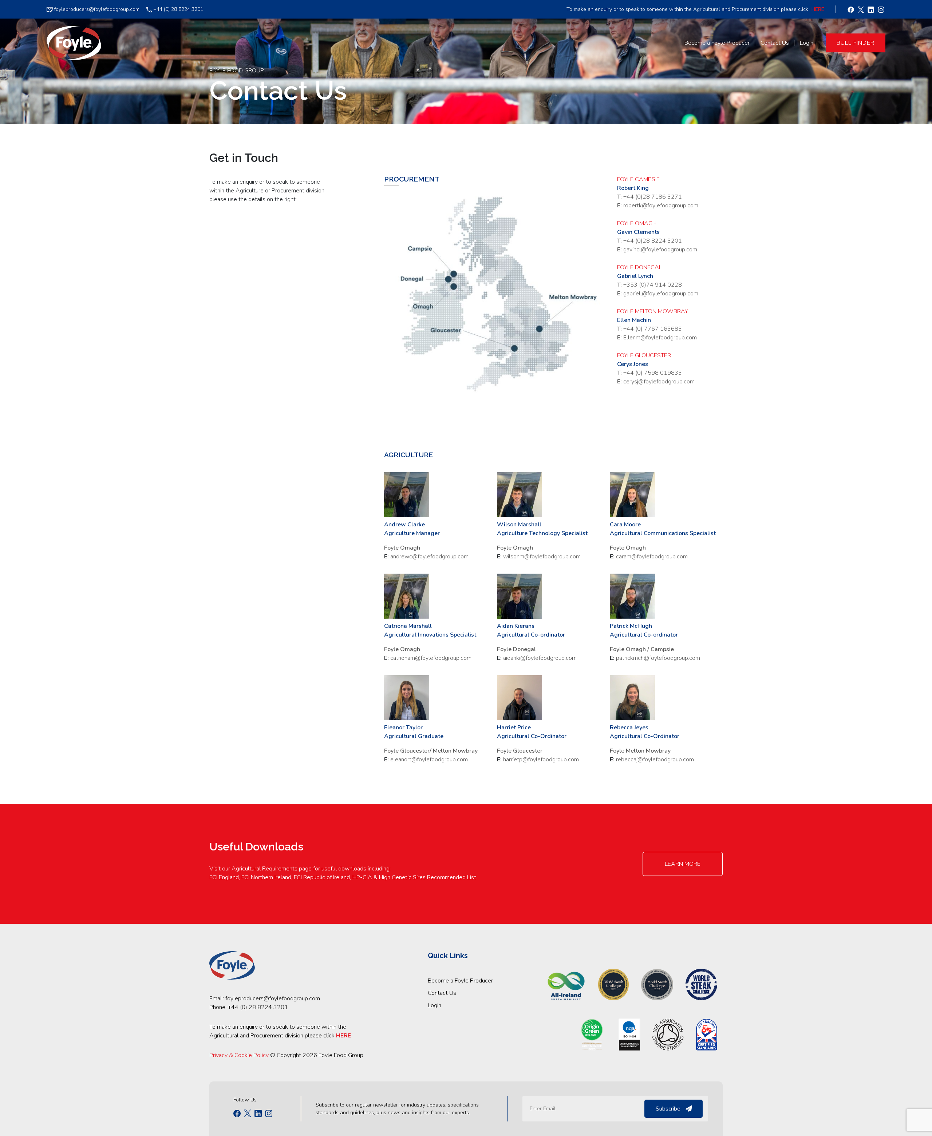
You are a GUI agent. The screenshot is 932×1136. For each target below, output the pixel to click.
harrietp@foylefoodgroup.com (541, 760)
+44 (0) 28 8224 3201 (177, 9)
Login (434, 1005)
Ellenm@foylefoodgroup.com (660, 338)
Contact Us (442, 993)
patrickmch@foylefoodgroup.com (658, 658)
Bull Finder (855, 43)
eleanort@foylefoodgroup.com (429, 760)
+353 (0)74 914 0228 (652, 285)
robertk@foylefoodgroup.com (660, 206)
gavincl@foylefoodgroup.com (660, 250)
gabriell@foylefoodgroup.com (660, 294)
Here (817, 9)
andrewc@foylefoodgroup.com (429, 557)
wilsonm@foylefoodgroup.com (542, 557)
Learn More (682, 864)
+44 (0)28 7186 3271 (652, 197)
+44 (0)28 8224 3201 (652, 241)
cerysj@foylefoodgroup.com (659, 382)
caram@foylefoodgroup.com (652, 557)
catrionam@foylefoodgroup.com (430, 658)
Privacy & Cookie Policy (239, 1055)
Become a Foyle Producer (460, 981)
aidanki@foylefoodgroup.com (540, 658)
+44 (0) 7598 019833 (652, 373)
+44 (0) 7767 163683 (652, 329)
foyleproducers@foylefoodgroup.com (96, 9)
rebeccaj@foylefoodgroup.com (655, 760)
